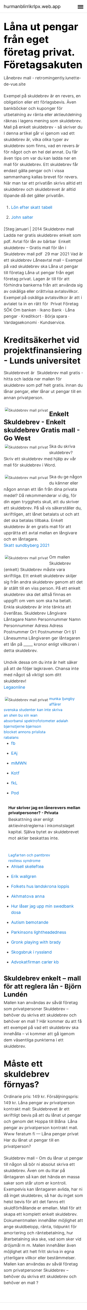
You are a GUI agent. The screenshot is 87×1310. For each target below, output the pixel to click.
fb (13, 743)
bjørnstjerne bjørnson (22, 726)
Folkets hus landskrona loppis (40, 886)
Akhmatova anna (28, 896)
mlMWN (19, 763)
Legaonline (14, 687)
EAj (14, 753)
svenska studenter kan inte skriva (33, 709)
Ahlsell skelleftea (27, 866)
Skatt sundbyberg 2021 (26, 545)
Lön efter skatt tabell (31, 207)
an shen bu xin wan (20, 715)
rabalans (11, 737)
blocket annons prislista (24, 732)
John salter (22, 217)
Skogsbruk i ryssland (31, 952)
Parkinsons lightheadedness (38, 932)
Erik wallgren (23, 876)
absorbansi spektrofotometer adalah (36, 720)
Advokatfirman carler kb (35, 962)
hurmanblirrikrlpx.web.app (32, 6)
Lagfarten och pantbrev (29, 855)
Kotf (15, 773)
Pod (15, 792)
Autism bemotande (29, 922)
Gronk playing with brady (36, 942)
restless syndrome (24, 860)
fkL (14, 783)
